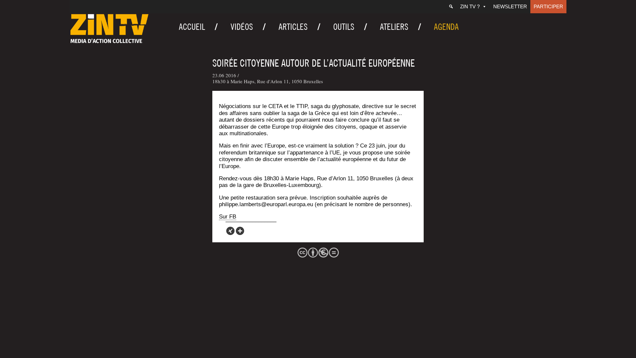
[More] (240, 231)
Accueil (192, 27)
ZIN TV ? (470, 6)
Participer (548, 6)
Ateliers (394, 27)
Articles (293, 27)
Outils (343, 27)
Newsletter (510, 6)
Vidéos (242, 27)
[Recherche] (451, 6)
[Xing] (230, 231)
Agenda (446, 27)
